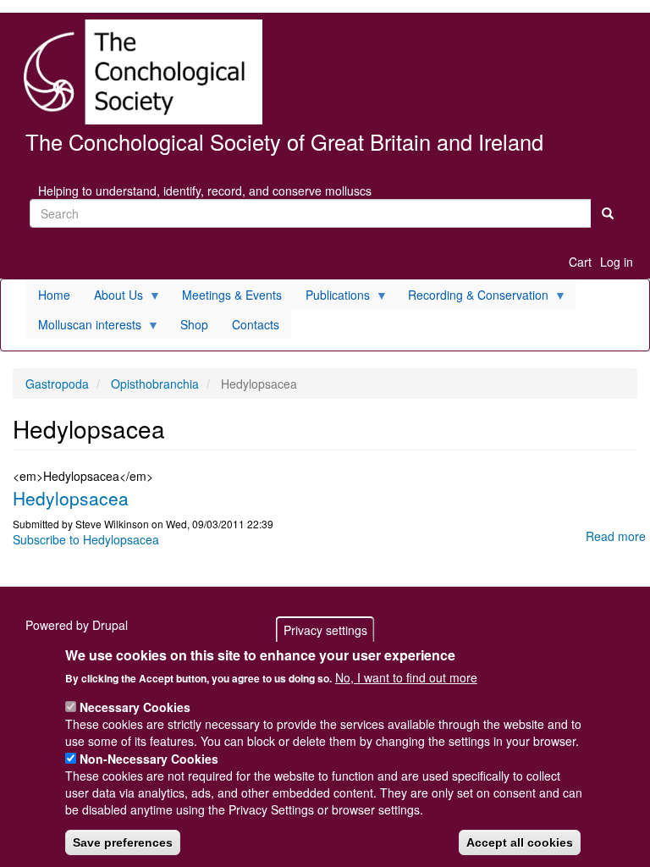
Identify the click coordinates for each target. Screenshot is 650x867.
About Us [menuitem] (112, 297)
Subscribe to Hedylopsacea (86, 539)
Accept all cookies (519, 842)
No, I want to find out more (406, 677)
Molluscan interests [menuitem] (83, 327)
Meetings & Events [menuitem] (232, 294)
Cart (580, 261)
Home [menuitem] (54, 294)
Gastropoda (57, 383)
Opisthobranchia (155, 383)
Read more (616, 535)
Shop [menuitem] (194, 324)
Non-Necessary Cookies (149, 758)
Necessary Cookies (135, 707)
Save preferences (123, 842)
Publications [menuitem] (332, 297)
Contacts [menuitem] (255, 324)
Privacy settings (325, 629)
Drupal (110, 624)
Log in (616, 261)
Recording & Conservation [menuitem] (472, 297)
